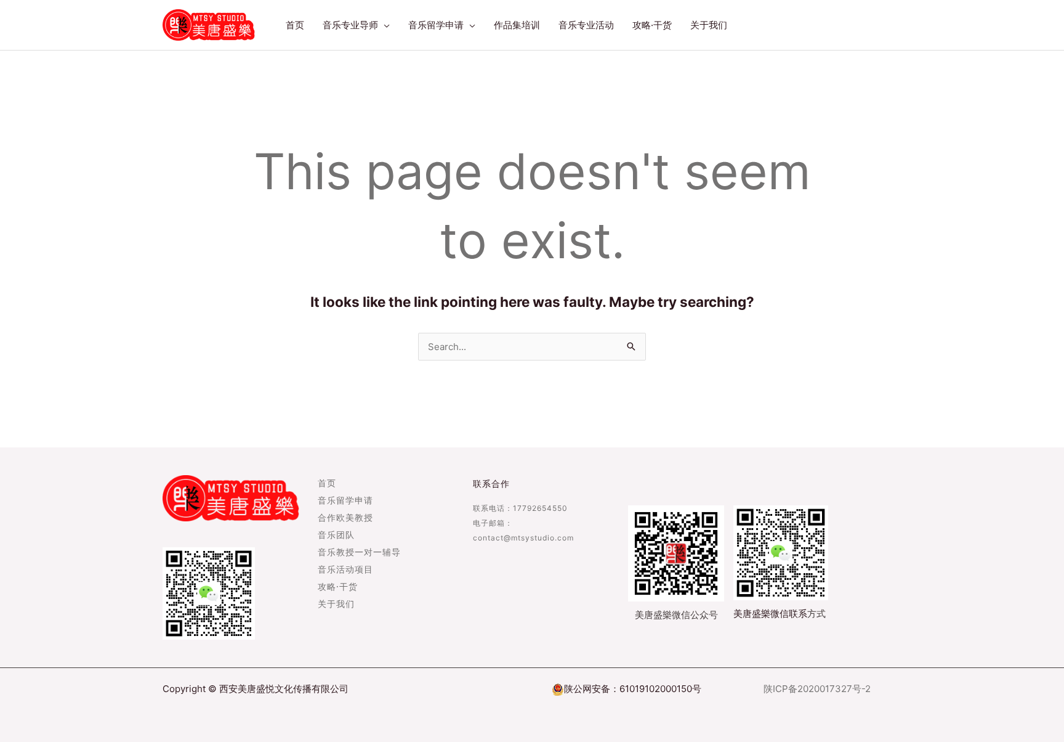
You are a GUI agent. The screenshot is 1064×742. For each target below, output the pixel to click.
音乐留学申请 (345, 501)
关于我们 (336, 604)
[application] (384, 25)
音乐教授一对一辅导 (359, 552)
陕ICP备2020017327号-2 (817, 689)
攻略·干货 (338, 587)
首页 (327, 483)
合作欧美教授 (345, 518)
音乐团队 (336, 535)
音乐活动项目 (345, 570)
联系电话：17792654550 (520, 508)
